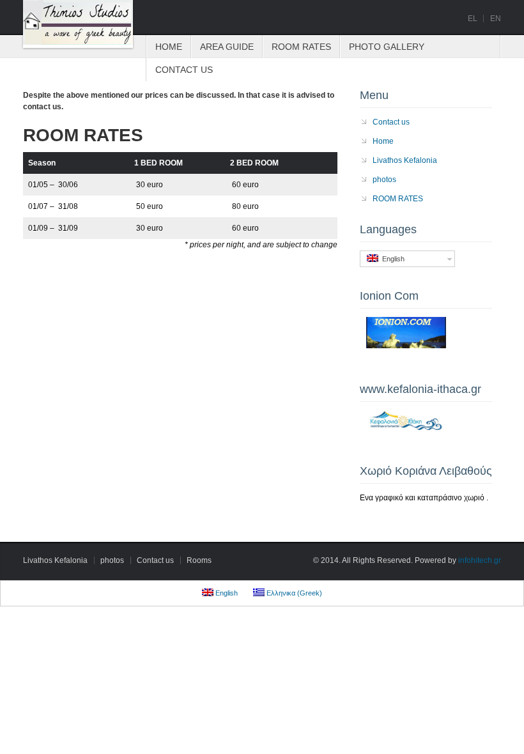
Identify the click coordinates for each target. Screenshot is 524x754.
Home (168, 47)
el (472, 18)
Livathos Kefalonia (405, 160)
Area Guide (227, 47)
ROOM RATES (301, 47)
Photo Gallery (386, 47)
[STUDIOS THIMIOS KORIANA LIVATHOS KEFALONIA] (78, 24)
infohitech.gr (479, 560)
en (495, 18)
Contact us (184, 70)
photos (384, 179)
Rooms (199, 560)
